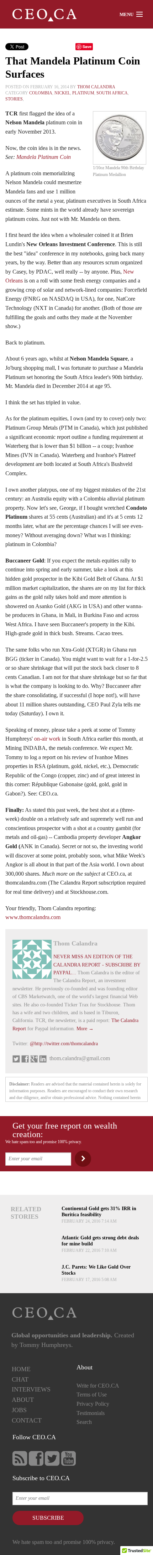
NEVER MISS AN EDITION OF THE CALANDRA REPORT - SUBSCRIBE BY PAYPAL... (96, 964)
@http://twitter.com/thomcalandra (64, 1043)
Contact (27, 1420)
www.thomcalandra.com (32, 917)
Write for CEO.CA (97, 1386)
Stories (14, 99)
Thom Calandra (96, 86)
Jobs (19, 1410)
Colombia (40, 92)
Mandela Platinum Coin (43, 157)
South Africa (112, 92)
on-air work (47, 739)
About (23, 1399)
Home (21, 1369)
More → (85, 1028)
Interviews (31, 1389)
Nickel (62, 92)
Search (84, 1422)
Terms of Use (91, 1394)
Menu (126, 14)
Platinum (83, 92)
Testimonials (90, 1413)
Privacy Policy (92, 1404)
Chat (20, 1379)
